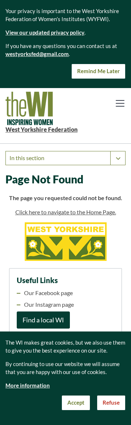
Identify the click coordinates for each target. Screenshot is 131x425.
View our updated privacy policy (44, 32)
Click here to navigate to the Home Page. (65, 212)
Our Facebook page (48, 293)
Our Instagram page (49, 304)
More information (27, 385)
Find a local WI (43, 320)
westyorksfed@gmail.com (37, 54)
